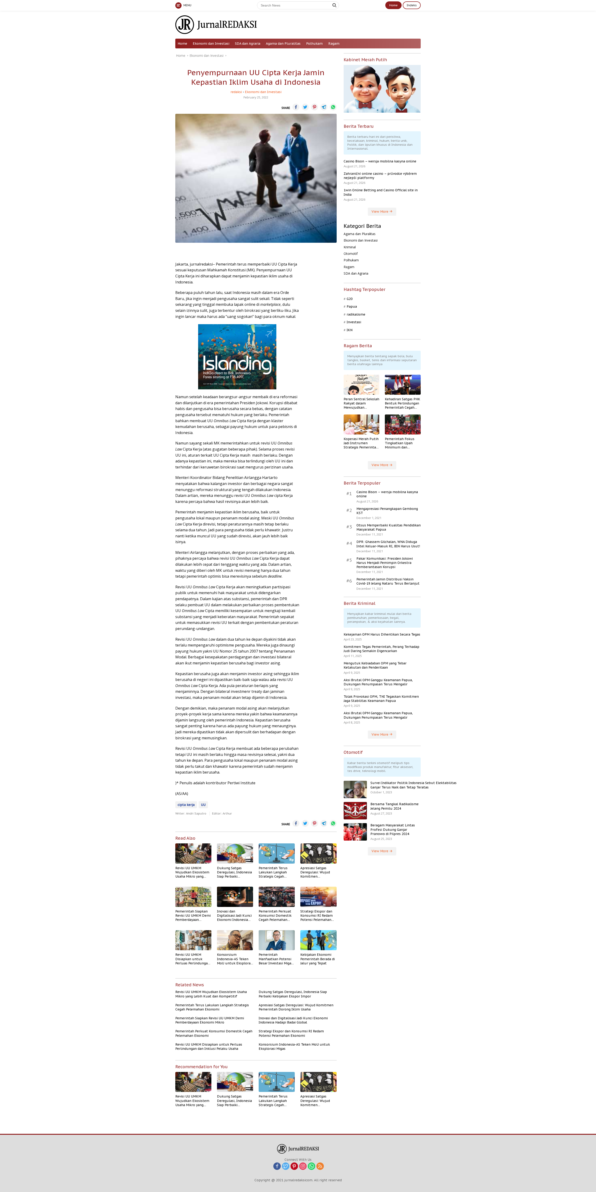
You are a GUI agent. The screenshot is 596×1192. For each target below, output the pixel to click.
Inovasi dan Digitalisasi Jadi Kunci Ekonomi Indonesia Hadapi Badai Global (234, 915)
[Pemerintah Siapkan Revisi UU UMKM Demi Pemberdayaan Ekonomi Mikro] (193, 897)
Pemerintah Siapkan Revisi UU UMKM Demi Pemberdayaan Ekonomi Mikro (193, 915)
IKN (349, 330)
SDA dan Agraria (247, 43)
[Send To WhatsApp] (333, 107)
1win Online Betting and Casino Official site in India (381, 192)
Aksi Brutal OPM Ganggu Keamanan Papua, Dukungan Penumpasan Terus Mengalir (378, 682)
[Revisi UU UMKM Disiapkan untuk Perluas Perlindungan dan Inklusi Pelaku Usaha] (193, 940)
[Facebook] (277, 1166)
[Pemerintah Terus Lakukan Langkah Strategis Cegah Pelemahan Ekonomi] (277, 853)
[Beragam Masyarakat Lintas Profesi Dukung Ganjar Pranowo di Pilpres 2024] (355, 832)
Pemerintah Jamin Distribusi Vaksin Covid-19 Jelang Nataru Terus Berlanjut (388, 581)
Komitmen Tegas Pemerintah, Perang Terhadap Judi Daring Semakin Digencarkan (381, 649)
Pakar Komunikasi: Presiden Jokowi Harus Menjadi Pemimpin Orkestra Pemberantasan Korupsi (384, 562)
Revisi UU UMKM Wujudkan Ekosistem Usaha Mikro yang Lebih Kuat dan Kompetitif (192, 872)
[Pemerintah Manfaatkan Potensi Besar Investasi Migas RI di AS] (277, 940)
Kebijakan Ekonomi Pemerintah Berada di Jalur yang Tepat (317, 959)
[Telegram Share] (323, 107)
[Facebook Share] (295, 107)
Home (393, 5)
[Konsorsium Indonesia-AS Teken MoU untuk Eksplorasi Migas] (235, 940)
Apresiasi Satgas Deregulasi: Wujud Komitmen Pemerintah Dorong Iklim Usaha (316, 872)
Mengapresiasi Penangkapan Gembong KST (387, 511)
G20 (349, 299)
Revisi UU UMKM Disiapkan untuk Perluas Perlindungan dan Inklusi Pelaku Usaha (192, 959)
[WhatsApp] (311, 1166)
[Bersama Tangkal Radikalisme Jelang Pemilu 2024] (355, 810)
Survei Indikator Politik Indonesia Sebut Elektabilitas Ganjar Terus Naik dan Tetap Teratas (413, 785)
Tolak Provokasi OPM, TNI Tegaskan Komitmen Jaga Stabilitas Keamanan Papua (381, 698)
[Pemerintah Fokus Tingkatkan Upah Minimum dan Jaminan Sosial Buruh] (403, 424)
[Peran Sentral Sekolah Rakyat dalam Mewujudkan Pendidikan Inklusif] (361, 385)
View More (380, 211)
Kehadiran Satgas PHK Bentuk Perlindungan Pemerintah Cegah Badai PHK (402, 403)
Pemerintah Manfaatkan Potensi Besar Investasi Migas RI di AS (276, 959)
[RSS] (320, 1166)
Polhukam (314, 43)
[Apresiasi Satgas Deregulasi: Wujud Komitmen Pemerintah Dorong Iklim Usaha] (318, 853)
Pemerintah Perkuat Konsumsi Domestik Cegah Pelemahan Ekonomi (275, 915)
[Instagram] (303, 1166)
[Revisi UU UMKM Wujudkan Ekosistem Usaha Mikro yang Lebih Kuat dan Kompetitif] (193, 853)
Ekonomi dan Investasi (211, 43)
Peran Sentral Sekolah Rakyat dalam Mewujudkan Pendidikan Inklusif (361, 403)
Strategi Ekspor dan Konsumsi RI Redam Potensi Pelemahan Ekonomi (316, 915)
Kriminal (350, 247)
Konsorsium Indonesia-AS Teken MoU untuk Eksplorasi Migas (235, 959)
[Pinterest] (294, 1166)
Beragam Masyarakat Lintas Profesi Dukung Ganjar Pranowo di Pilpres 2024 (392, 829)
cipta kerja (186, 805)
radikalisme (356, 314)
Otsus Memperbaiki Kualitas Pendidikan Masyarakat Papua (388, 527)
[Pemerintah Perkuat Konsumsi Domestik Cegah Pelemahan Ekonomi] (277, 897)
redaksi (236, 92)
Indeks (412, 5)
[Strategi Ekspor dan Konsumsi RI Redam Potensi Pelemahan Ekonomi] (318, 897)
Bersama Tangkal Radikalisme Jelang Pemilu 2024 (394, 806)
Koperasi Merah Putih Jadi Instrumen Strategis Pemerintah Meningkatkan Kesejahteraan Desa (361, 443)
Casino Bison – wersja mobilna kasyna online (380, 161)
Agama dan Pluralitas (283, 43)
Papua (352, 306)
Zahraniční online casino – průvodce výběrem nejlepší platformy (380, 176)
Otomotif (351, 253)
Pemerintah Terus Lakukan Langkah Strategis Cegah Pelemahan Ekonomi (275, 872)
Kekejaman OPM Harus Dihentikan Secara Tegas (382, 634)
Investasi (354, 322)
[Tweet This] (305, 107)
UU (203, 805)
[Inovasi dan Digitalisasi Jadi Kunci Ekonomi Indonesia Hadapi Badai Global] (235, 897)
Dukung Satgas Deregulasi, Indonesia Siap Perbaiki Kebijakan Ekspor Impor (234, 872)
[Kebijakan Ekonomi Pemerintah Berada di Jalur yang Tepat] (318, 940)
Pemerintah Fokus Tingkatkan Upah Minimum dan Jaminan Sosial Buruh (402, 443)
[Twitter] (285, 1166)
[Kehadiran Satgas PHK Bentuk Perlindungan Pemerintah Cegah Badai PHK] (403, 385)
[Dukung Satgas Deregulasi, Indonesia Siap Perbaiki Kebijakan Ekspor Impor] (235, 853)
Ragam (333, 43)
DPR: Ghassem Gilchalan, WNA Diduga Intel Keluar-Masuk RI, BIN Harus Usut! (388, 544)
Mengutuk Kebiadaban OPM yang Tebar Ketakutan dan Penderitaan (375, 665)
